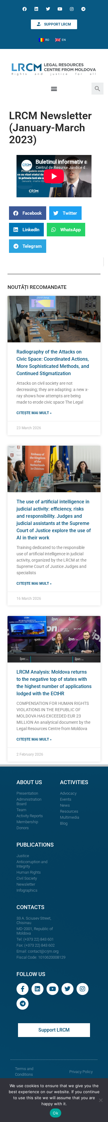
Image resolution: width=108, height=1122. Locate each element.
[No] (101, 1100)
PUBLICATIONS (35, 845)
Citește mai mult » (34, 413)
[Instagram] (71, 9)
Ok (55, 1113)
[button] (98, 88)
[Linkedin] (36, 9)
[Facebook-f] (22, 989)
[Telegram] (83, 9)
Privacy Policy (81, 1071)
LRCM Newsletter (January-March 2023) (50, 128)
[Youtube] (60, 9)
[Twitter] (48, 9)
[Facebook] (24, 9)
